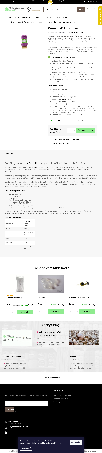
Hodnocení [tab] (27, 153)
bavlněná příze (30, 163)
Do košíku (26, 312)
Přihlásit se (11, 410)
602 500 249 (13, 421)
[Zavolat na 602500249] (88, 8)
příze (75, 36)
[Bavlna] (84, 337)
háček (63, 102)
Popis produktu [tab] (11, 153)
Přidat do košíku (87, 130)
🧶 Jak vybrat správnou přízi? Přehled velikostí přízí (49, 333)
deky (75, 75)
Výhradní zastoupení (12, 356)
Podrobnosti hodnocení (75, 32)
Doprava (16, 2)
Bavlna (73, 356)
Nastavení (26, 448)
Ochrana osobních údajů (62, 396)
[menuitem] (9, 17)
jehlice (64, 99)
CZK (83, 1)
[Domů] (6, 22)
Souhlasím (75, 442)
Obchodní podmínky (60, 399)
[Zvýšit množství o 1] (74, 130)
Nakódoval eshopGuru (89, 451)
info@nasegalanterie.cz (18, 427)
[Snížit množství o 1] (68, 130)
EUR (88, 1)
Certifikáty (56, 402)
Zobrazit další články (51, 377)
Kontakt (7, 2)
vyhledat (81, 9)
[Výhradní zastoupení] (17, 338)
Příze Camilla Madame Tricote (28, 223)
